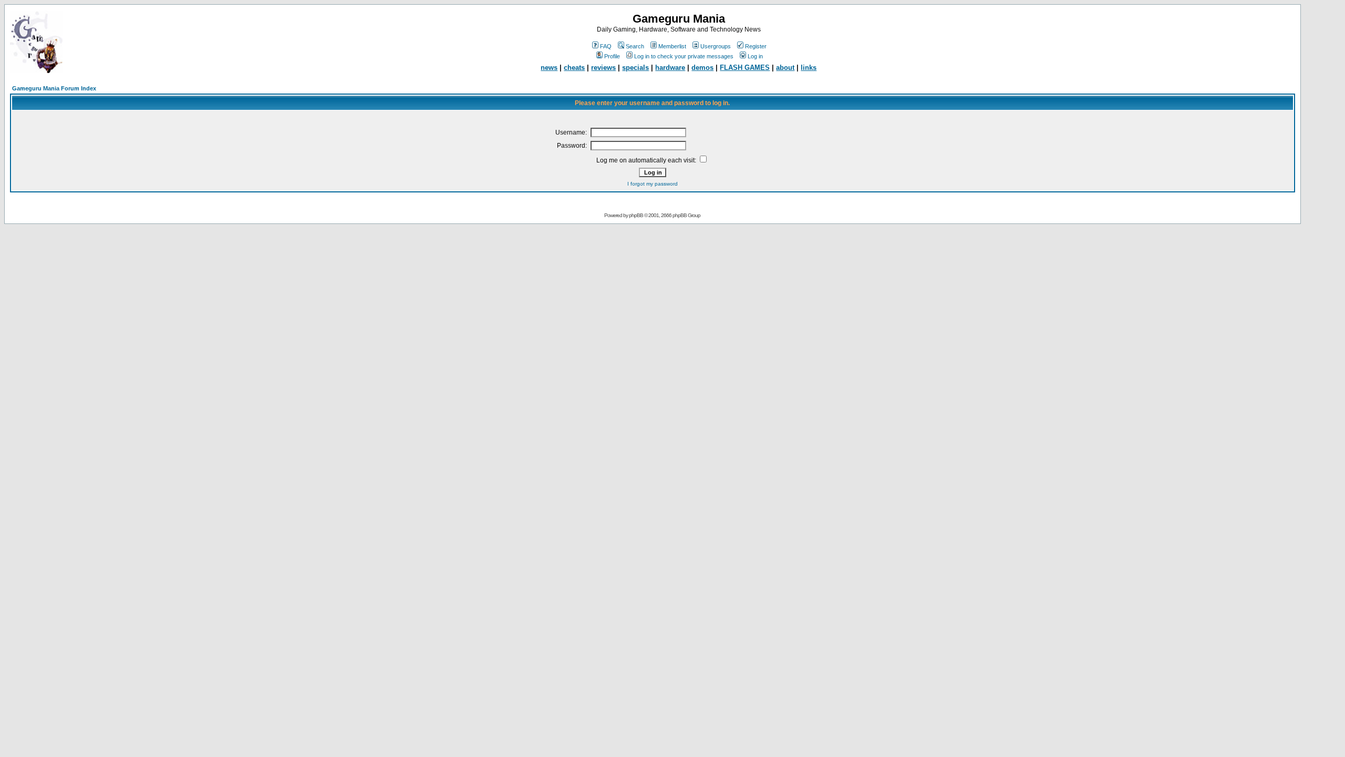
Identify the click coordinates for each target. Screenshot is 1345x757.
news (549, 67)
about (785, 67)
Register (756, 46)
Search (635, 46)
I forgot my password (652, 184)
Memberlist (672, 46)
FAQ (606, 46)
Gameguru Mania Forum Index (54, 88)
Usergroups (715, 46)
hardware (670, 67)
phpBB (636, 215)
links (808, 67)
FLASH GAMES (745, 67)
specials (635, 67)
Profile (612, 56)
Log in (755, 56)
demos (702, 67)
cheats (574, 67)
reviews (603, 67)
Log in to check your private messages (683, 56)
